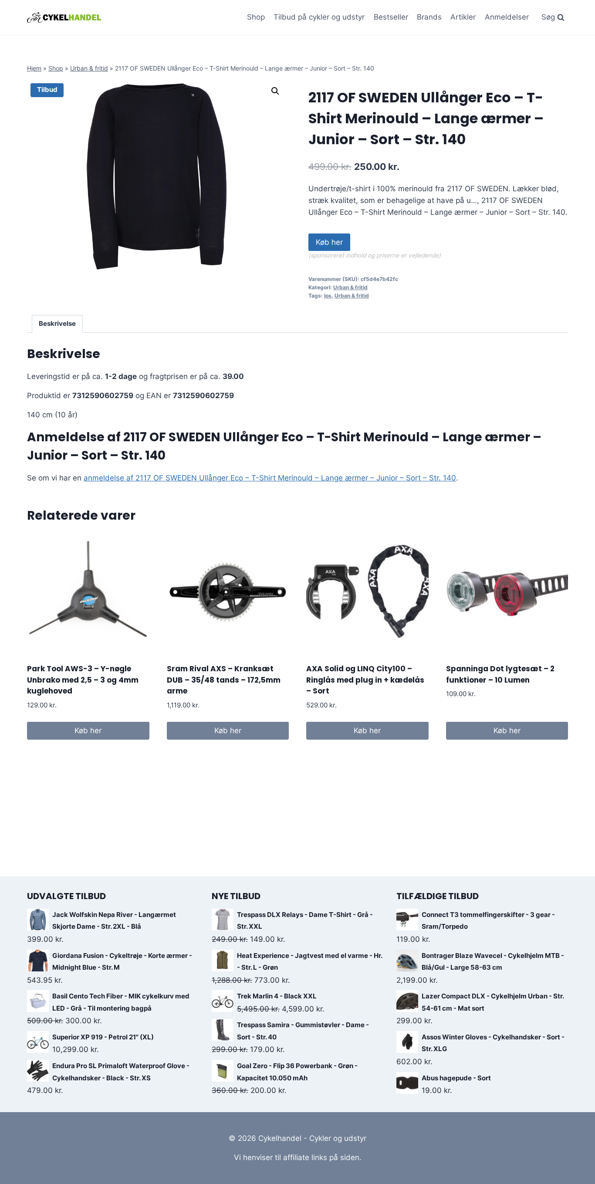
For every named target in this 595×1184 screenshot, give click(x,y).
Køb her (329, 242)
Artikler (463, 17)
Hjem (34, 68)
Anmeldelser (507, 17)
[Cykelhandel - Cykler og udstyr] (64, 17)
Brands (429, 17)
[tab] (57, 324)
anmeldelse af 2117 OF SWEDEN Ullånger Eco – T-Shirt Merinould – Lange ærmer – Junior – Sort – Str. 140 (270, 478)
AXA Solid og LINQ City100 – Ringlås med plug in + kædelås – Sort (365, 679)
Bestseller (391, 17)
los (327, 295)
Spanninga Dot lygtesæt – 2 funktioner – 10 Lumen (500, 674)
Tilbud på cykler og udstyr (319, 17)
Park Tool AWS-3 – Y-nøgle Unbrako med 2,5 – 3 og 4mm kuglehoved (83, 679)
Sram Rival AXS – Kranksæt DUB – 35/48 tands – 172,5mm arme (224, 679)
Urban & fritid (89, 68)
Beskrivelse (57, 323)
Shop (256, 17)
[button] (275, 91)
